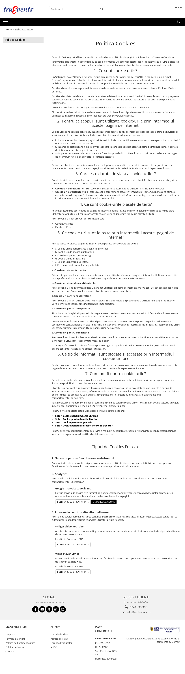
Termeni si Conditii (15, 638)
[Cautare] (102, 9)
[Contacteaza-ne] (178, 21)
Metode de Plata (59, 634)
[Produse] (6, 22)
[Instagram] (63, 609)
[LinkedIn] (56, 609)
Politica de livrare (14, 647)
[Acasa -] (21, 9)
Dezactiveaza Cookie (104, 501)
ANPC (53, 647)
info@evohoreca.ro (138, 612)
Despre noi (11, 634)
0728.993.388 (138, 607)
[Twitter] (49, 609)
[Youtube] (42, 609)
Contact (9, 651)
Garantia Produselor (61, 643)
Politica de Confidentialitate (73, 501)
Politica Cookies (24, 29)
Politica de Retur (59, 638)
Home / (9, 29)
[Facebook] (35, 609)
